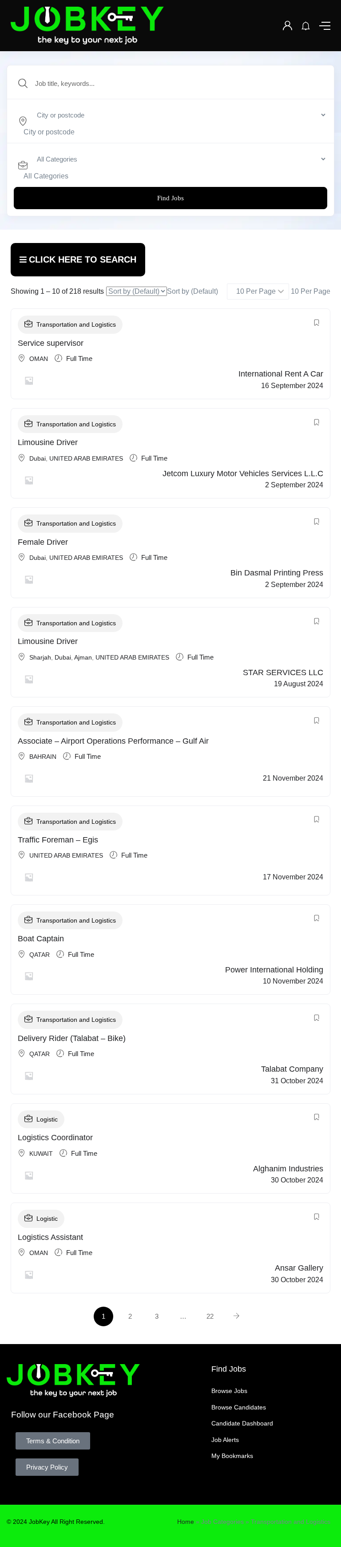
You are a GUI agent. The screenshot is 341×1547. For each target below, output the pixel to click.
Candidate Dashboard (242, 1423)
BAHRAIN (42, 756)
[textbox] (49, 132)
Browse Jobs (229, 1390)
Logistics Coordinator (55, 1137)
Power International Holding (274, 969)
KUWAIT (41, 1153)
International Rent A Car (280, 373)
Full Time (79, 358)
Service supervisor (50, 343)
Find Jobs (170, 198)
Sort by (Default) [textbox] (192, 291)
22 (210, 1316)
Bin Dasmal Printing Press (276, 572)
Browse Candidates (238, 1407)
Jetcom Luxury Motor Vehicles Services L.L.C (243, 473)
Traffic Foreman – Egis (58, 839)
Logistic (47, 1119)
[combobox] (49, 132)
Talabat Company (292, 1069)
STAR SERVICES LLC (283, 672)
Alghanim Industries (288, 1168)
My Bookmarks (232, 1455)
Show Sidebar (78, 259)
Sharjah (40, 657)
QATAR (39, 954)
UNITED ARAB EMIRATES (86, 458)
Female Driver (43, 542)
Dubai (37, 458)
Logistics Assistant (50, 1237)
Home (185, 1521)
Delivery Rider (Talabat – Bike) (72, 1038)
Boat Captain (41, 938)
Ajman (83, 657)
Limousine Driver (48, 442)
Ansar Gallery (299, 1268)
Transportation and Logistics (76, 324)
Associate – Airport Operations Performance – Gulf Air (113, 741)
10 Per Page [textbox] (309, 291)
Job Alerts (225, 1439)
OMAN (38, 358)
